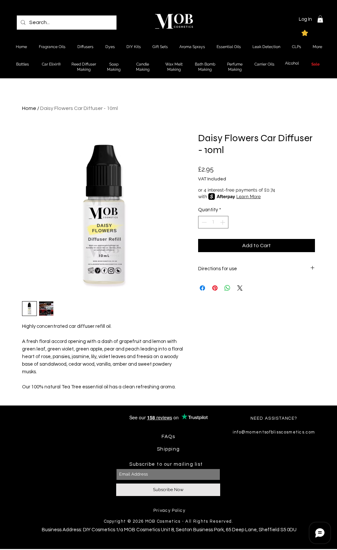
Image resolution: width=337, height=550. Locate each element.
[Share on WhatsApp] (227, 288)
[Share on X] (240, 288)
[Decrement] (203, 222)
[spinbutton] (213, 222)
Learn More (248, 196)
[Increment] (223, 222)
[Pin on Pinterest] (215, 288)
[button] (320, 19)
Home (29, 108)
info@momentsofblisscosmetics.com (274, 432)
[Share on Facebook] (202, 288)
